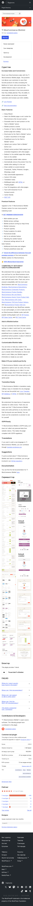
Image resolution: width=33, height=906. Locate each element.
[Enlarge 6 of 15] (29, 492)
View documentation (10, 105)
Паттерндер (21, 846)
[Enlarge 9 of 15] (29, 555)
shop (24, 770)
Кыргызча (9, 883)
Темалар (20, 840)
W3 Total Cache (21, 317)
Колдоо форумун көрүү (9, 827)
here (18, 472)
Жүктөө (5, 37)
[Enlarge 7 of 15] (29, 505)
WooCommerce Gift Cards (13, 300)
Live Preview (8, 102)
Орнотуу (6, 52)
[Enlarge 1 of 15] (13, 482)
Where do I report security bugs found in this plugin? (10, 684)
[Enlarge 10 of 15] (29, 581)
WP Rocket (25, 315)
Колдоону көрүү (25, 739)
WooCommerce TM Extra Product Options (15, 302)
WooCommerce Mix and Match (11, 294)
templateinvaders (12, 33)
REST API (7, 197)
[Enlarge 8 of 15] (29, 521)
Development (7, 57)
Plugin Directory (6, 7)
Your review (5, 810)
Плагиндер (21, 843)
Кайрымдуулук (23, 858)
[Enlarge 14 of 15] (29, 635)
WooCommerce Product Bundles (12, 292)
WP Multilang (6, 394)
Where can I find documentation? (12, 690)
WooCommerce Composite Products (13, 289)
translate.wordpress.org (14, 447)
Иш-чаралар (21, 855)
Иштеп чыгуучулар (8, 858)
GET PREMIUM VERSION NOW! (13, 215)
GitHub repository (16, 461)
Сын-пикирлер (8, 48)
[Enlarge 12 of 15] (29, 609)
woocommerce (27, 773)
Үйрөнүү (4, 852)
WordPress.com (7, 866)
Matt (4, 869)
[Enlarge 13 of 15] (29, 622)
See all (29, 810)
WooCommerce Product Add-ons (14, 305)
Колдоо (6, 61)
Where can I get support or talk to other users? (9, 695)
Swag (20, 861)
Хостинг (4, 843)
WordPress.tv (7, 861)
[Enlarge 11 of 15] (29, 595)
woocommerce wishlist (25, 776)
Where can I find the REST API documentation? (10, 702)
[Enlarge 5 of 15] (29, 482)
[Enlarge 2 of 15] (13, 576)
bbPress (5, 872)
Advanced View (7, 781)
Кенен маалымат (8, 44)
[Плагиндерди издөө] (19, 13)
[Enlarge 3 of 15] (13, 636)
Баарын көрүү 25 (26, 766)
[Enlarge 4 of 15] (13, 650)
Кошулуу (20, 852)
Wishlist (29, 770)
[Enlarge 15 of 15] (29, 650)
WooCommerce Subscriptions (17, 287)
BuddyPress (6, 875)
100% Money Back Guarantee (14, 262)
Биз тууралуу (6, 837)
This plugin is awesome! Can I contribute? (9, 708)
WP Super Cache (7, 317)
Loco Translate (24, 391)
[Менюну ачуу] (30, 2)
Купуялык (5, 846)
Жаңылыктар (6, 840)
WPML (21, 182)
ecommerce (18, 770)
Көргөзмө (20, 837)
